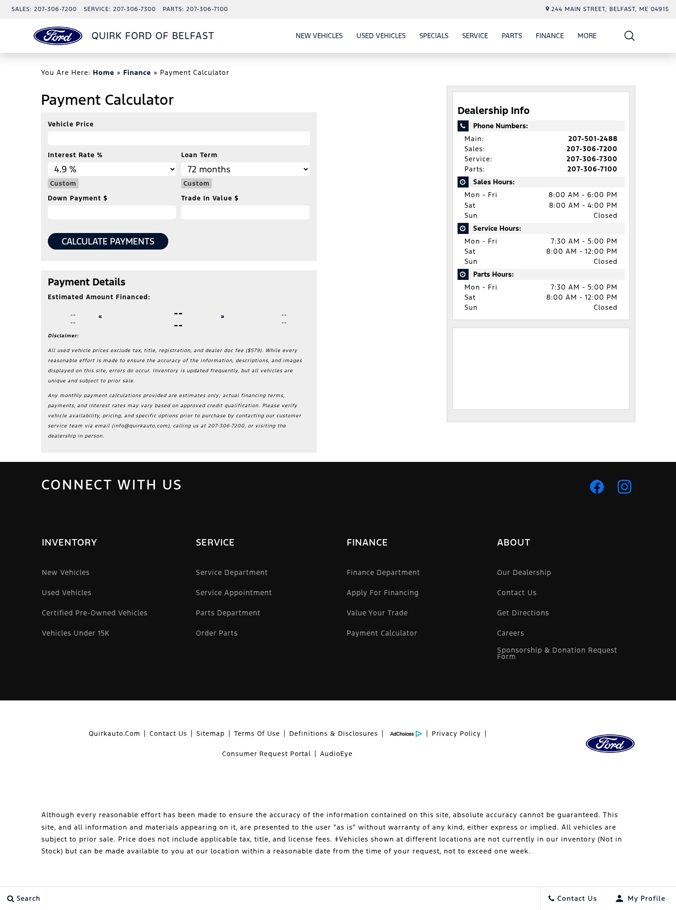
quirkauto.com (114, 733)
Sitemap (210, 733)
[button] (630, 35)
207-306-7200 (592, 148)
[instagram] (624, 487)
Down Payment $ (78, 198)
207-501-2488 (593, 138)
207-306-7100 (592, 169)
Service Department (232, 572)
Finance (550, 35)
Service (475, 35)
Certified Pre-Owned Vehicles (95, 613)
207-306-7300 (592, 158)
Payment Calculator (382, 633)
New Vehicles (319, 35)
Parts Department (228, 613)
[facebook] (597, 487)
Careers (510, 633)
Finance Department (383, 572)
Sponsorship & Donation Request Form (557, 653)
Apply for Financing (383, 592)
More (587, 37)
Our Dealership (524, 572)
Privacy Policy (456, 733)
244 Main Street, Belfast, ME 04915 (610, 9)
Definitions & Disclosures (333, 733)
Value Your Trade (377, 613)
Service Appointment (234, 592)
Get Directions (523, 613)
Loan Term (199, 155)
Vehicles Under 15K (75, 633)
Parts (512, 35)
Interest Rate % (75, 155)
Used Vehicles (381, 35)
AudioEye (336, 754)
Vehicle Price (71, 124)
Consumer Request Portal (266, 754)
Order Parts (217, 633)
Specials (433, 35)
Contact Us (517, 592)
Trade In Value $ (210, 198)
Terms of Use (257, 733)
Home (104, 72)
